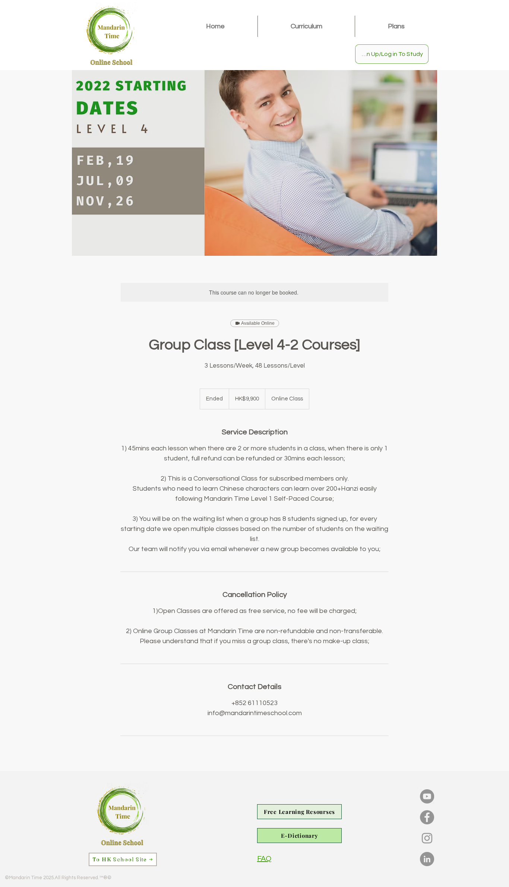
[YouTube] (427, 796)
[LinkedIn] (427, 859)
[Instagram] (427, 838)
